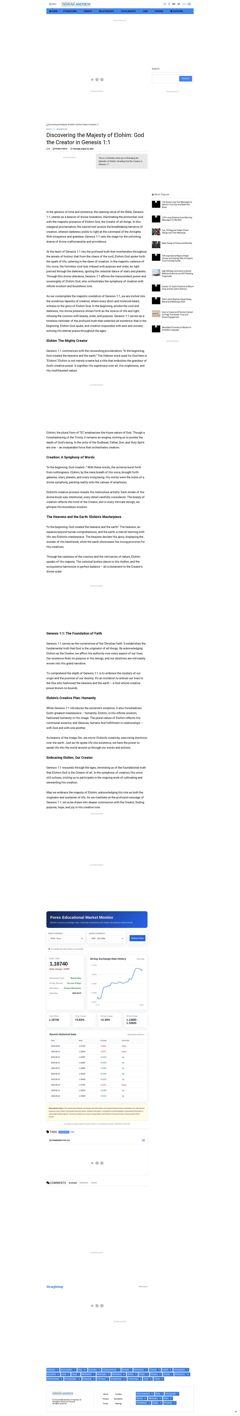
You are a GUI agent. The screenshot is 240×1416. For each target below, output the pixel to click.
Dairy (158, 1394)
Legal (74, 1374)
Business (93, 1370)
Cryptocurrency (109, 1370)
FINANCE (88, 11)
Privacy (105, 1399)
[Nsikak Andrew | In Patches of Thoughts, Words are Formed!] (76, 5)
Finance (153, 1370)
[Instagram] (165, 4)
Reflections (180, 1374)
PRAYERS (159, 11)
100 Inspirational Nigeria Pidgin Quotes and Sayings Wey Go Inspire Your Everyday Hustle (177, 258)
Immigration (179, 1370)
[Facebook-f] (169, 4)
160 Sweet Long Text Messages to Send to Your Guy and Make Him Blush (177, 204)
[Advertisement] (120, 40)
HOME (54, 11)
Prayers (154, 1374)
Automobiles (66, 1370)
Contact (118, 1394)
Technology (133, 1379)
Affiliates (51, 1370)
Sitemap (118, 1404)
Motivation (117, 1374)
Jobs (64, 1374)
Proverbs (168, 1403)
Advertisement (143, 1394)
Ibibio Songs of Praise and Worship (177, 243)
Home (49, 129)
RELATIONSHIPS (106, 11)
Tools (145, 1379)
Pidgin (142, 1374)
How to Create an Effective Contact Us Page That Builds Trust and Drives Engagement (177, 314)
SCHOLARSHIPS (128, 11)
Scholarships (70, 1379)
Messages (101, 1374)
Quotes (166, 1374)
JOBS (145, 11)
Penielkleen (142, 1403)
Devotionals (170, 1394)
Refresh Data (137, 938)
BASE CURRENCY (55, 933)
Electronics (139, 1370)
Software (101, 1379)
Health (165, 1370)
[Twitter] (178, 4)
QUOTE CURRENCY (97, 933)
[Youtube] (173, 4)
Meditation (86, 1374)
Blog (80, 1370)
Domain (125, 1370)
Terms (105, 1404)
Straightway (62, 129)
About (105, 1394)
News (166, 1398)
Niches (130, 1374)
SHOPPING (177, 11)
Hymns (140, 1398)
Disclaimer (118, 1399)
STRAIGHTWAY (70, 11)
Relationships (53, 1379)
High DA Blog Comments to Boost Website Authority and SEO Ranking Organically (177, 273)
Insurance (51, 1374)
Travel (157, 1379)
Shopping (87, 1379)
